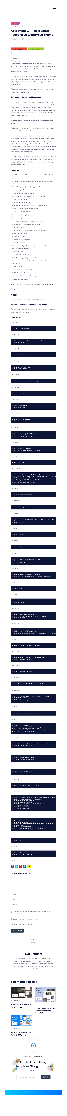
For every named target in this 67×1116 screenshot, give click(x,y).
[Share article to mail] (29, 866)
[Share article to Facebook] (12, 866)
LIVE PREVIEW (18, 49)
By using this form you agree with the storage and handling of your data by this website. (32, 913)
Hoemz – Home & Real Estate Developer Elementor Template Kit (45, 1010)
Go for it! (46, 1077)
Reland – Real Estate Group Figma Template (21, 1006)
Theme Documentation (47, 284)
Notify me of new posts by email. (22, 924)
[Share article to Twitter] (16, 866)
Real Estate (15, 23)
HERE (27, 255)
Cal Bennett (16, 39)
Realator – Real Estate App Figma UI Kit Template (21, 1034)
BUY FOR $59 (36, 49)
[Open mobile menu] (54, 9)
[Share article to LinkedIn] (24, 866)
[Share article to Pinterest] (20, 866)
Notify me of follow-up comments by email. (25, 919)
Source (13, 860)
